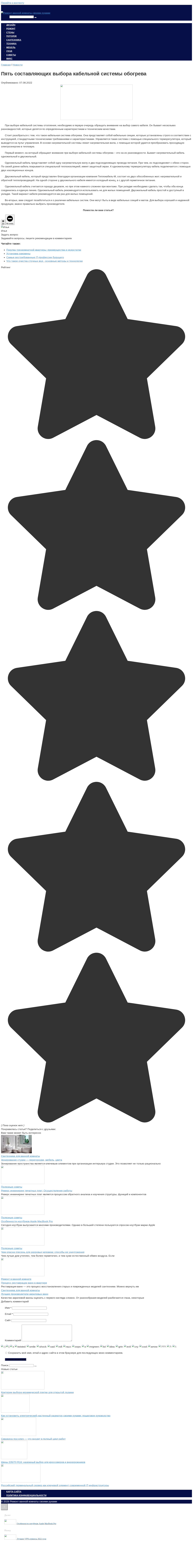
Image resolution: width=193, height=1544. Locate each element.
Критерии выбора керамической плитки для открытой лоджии (37, 1392)
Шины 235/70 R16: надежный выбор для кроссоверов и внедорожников (43, 1462)
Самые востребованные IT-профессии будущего (35, 257)
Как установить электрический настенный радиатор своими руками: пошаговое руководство (55, 1415)
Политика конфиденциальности (26, 1495)
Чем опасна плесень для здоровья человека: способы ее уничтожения (42, 1252)
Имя (8, 1307)
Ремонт (10, 29)
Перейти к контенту (12, 2)
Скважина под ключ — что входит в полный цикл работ (33, 1438)
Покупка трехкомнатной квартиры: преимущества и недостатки (43, 249)
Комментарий (13, 1340)
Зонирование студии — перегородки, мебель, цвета (31, 1160)
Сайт (8, 1320)
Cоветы (11, 55)
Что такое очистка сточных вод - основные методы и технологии (44, 261)
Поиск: (5, 16)
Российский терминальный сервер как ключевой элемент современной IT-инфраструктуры (55, 1485)
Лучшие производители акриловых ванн (24, 1294)
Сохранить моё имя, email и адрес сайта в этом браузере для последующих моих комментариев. (65, 1352)
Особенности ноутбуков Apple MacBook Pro (27, 1221)
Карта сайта (13, 1492)
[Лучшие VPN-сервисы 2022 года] (10, 1538)
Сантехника (13, 40)
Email (9, 1314)
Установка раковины (18, 253)
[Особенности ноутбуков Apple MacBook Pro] (10, 1523)
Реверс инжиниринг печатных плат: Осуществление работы (36, 1190)
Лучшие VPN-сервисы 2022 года (31, 1539)
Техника (11, 44)
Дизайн (10, 25)
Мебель (10, 47)
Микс (9, 59)
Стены (10, 32)
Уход (9, 51)
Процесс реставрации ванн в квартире (24, 1282)
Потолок (11, 36)
